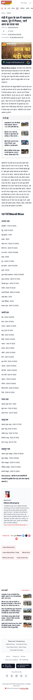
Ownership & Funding (16, 650)
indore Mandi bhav (9, 547)
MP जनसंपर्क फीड (24, 660)
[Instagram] (16, 676)
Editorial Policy (10, 644)
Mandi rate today (8, 557)
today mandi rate (22, 557)
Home (3, 13)
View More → (26, 590)
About (8, 656)
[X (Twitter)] (12, 676)
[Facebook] (7, 676)
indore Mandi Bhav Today (11, 552)
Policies (23, 656)
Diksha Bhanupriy (13, 27)
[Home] (2, 8)
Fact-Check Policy (12, 647)
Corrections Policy (21, 644)
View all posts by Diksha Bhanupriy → (16, 525)
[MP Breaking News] (6, 3)
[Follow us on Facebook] (23, 535)
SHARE (11, 31)
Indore (9, 13)
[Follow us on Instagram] (29, 535)
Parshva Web (24, 688)
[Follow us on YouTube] (16, 539)
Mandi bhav (26, 552)
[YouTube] (21, 676)
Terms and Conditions (11, 660)
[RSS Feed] (26, 676)
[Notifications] (30, 3)
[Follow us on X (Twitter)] (26, 535)
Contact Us (16, 656)
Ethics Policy (22, 647)
